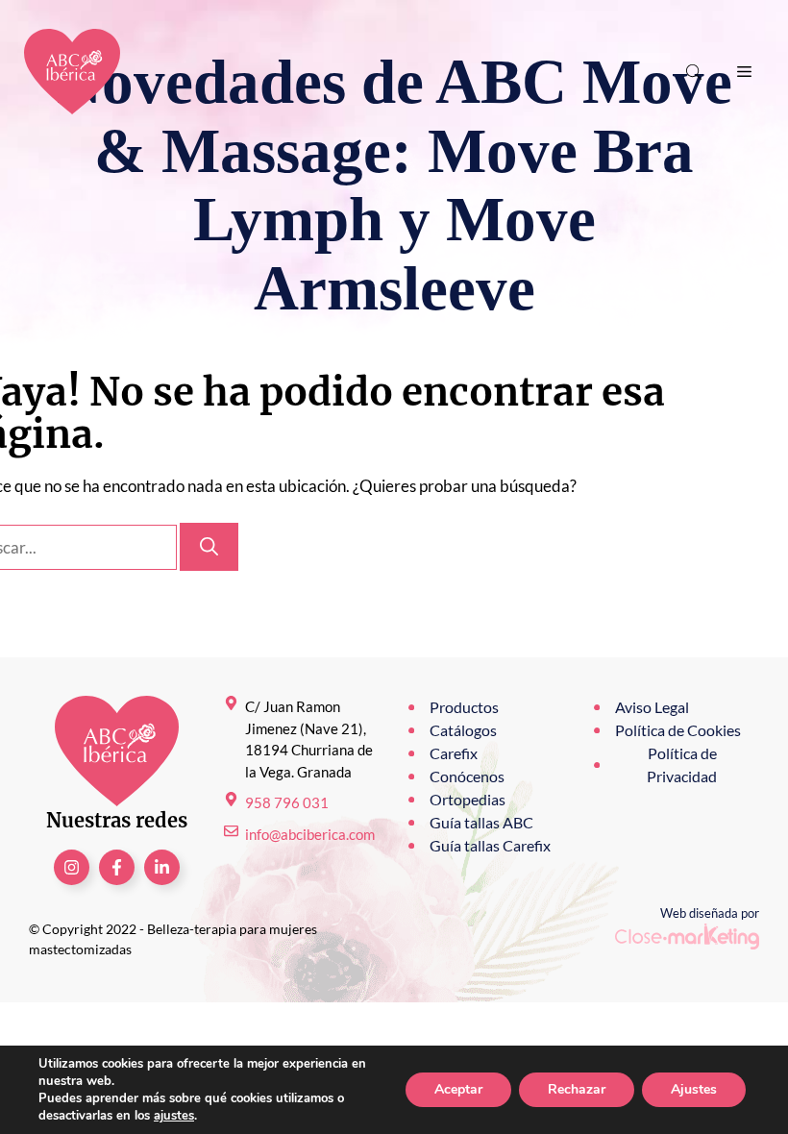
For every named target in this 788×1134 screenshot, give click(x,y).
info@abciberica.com (310, 834)
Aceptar (458, 1089)
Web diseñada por (709, 913)
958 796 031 (287, 802)
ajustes (174, 1115)
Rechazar (576, 1089)
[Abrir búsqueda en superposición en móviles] (695, 71)
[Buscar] (209, 547)
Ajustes (694, 1089)
